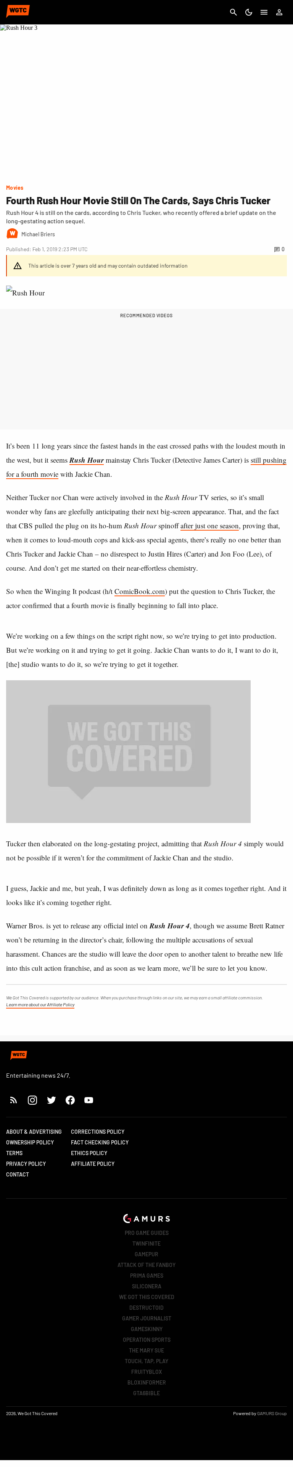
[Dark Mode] (248, 12)
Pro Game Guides (147, 1233)
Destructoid (146, 1307)
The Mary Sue (146, 1350)
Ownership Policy (30, 1142)
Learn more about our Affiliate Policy (40, 1004)
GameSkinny (147, 1329)
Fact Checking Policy (100, 1142)
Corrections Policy (97, 1131)
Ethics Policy (89, 1153)
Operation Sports (147, 1339)
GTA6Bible (146, 1393)
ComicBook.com (139, 591)
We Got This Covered (146, 1297)
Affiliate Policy (92, 1163)
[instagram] (32, 1100)
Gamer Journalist (146, 1318)
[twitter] (51, 1100)
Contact (17, 1174)
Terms (14, 1153)
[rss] (13, 1100)
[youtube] (89, 1100)
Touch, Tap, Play (146, 1361)
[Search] (233, 12)
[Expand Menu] (264, 12)
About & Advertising (34, 1131)
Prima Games (146, 1275)
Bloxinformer (146, 1382)
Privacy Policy (26, 1163)
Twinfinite (146, 1243)
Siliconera (146, 1286)
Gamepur (146, 1254)
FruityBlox (146, 1372)
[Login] (279, 12)
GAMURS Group (272, 1413)
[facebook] (70, 1100)
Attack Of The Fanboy (146, 1265)
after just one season (209, 525)
